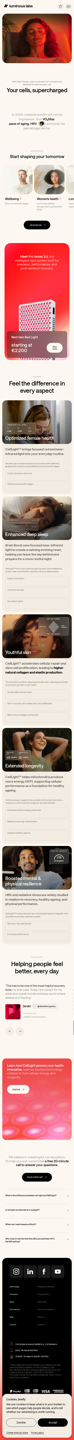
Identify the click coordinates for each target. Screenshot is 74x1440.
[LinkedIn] (30, 1287)
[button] (68, 6)
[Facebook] (43, 1287)
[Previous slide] (9, 1046)
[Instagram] (16, 1287)
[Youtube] (57, 1287)
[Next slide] (20, 1046)
